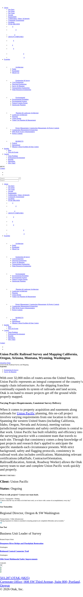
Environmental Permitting (20, 99)
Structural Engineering (19, 84)
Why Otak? (11, 163)
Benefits (10, 159)
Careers (6, 154)
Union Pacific (26, 413)
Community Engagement (16, 20)
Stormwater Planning (19, 105)
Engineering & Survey (11, 370)
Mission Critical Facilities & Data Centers (25, 147)
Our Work (11, 11)
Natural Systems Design (20, 103)
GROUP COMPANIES (15, 37)
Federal (14, 143)
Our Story (11, 9)
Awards (10, 15)
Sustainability (12, 17)
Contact (2, 168)
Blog (9, 150)
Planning (15, 116)
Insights (6, 148)
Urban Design (16, 118)
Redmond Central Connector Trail (14, 551)
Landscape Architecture (19, 115)
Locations (11, 22)
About (6, 8)
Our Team (11, 13)
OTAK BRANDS (14, 24)
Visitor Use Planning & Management (24, 120)
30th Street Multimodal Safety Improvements (18, 559)
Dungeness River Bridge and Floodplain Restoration (21, 543)
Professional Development (16, 158)
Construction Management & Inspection (25, 130)
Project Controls (17, 133)
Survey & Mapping (18, 86)
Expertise (7, 59)
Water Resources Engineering (21, 90)
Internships (11, 161)
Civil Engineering (17, 82)
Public (14, 69)
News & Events (13, 152)
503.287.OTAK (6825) (15, 578)
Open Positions (13, 156)
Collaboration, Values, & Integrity (19, 18)
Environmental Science (19, 101)
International (16, 145)
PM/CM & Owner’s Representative (23, 132)
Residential (15, 71)
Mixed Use (15, 72)
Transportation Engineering (21, 88)
